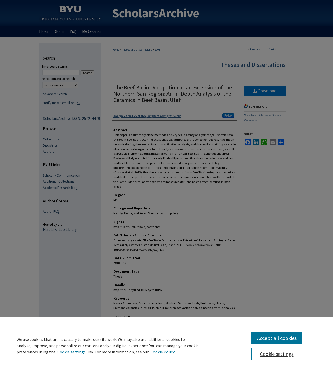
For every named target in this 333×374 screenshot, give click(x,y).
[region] (166, 345)
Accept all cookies (277, 338)
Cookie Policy (163, 351)
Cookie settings (71, 351)
